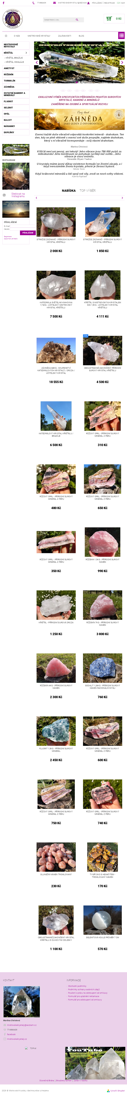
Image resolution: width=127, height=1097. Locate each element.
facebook (11, 1034)
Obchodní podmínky (77, 986)
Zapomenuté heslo (11, 239)
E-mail (7, 226)
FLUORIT (8, 101)
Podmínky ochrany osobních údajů (84, 989)
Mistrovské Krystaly (39, 36)
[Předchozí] (36, 62)
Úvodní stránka (6, 36)
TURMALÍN (9, 80)
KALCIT (8, 120)
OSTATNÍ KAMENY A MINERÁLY (14, 94)
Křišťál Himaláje (15, 62)
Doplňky (9, 132)
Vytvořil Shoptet (117, 1091)
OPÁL (7, 114)
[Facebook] (4, 3)
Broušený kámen (64, 1081)
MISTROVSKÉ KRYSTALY (11, 45)
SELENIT (8, 107)
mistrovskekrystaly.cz (17, 1039)
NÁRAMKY (9, 126)
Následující (122, 197)
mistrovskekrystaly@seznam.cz (21, 1025)
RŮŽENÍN (8, 74)
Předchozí (36, 197)
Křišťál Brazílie (14, 58)
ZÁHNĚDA (9, 87)
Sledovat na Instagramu (18, 195)
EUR (123, 3)
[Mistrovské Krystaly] (12, 19)
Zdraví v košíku (81, 1081)
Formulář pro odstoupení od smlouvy (85, 1000)
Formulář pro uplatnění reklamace (83, 996)
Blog (81, 36)
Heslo (6, 229)
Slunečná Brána (46, 1081)
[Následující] (122, 62)
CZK (119, 3)
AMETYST (9, 68)
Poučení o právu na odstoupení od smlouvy (87, 993)
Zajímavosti (64, 36)
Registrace (109, 3)
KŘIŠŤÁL (8, 53)
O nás (17, 36)
